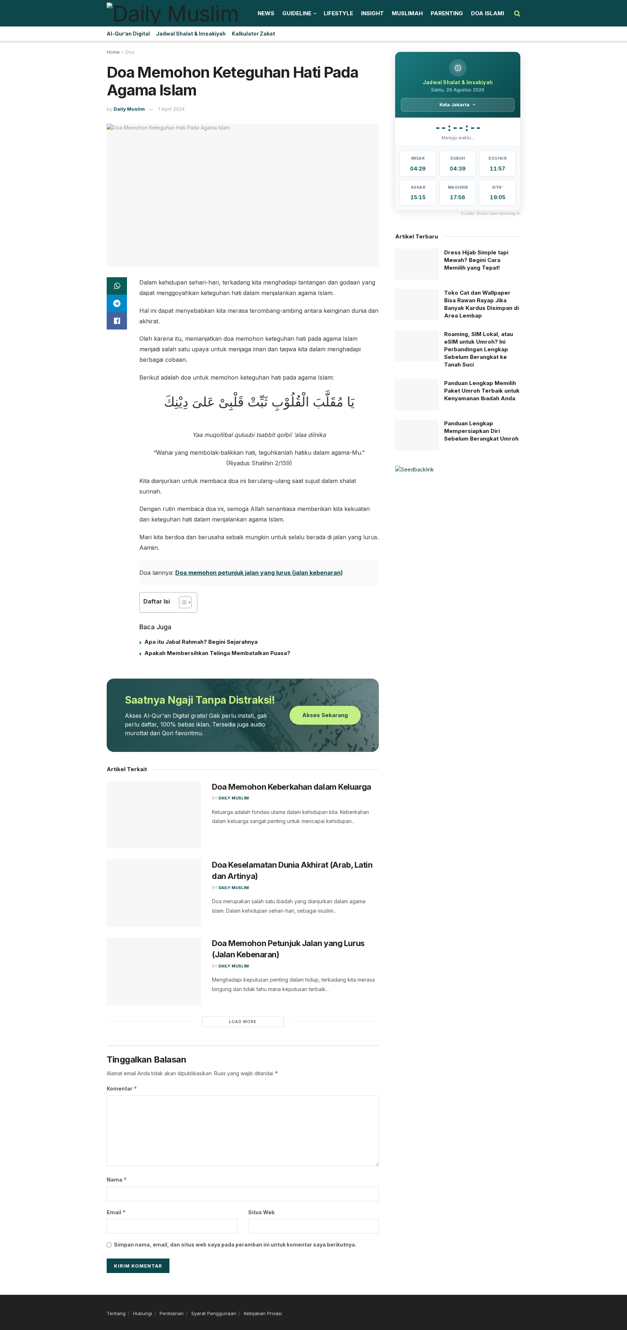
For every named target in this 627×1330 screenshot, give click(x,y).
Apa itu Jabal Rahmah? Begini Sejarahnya (201, 641)
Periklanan (172, 1313)
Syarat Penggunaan (213, 1313)
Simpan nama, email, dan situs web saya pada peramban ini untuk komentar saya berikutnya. (235, 1244)
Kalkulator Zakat (253, 33)
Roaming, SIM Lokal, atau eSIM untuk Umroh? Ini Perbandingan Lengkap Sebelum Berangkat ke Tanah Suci (478, 349)
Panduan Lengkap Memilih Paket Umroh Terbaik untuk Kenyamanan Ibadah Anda (482, 391)
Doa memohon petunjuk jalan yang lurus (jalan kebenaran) (259, 572)
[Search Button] (517, 13)
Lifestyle (338, 13)
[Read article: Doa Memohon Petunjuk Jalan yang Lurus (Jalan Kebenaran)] (154, 971)
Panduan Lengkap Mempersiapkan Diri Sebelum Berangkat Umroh (481, 431)
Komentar (122, 1088)
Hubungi (142, 1313)
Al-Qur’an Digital (128, 33)
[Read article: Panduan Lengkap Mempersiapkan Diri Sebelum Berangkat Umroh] (417, 435)
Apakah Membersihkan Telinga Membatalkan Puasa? (217, 653)
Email (116, 1212)
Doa (130, 52)
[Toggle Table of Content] (181, 602)
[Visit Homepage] (173, 13)
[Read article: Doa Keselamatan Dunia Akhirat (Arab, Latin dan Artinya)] (154, 893)
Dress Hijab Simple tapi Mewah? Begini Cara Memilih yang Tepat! (476, 260)
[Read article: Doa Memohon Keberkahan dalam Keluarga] (154, 815)
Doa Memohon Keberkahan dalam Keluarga (291, 786)
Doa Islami (487, 13)
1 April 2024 (171, 109)
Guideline (296, 13)
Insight (372, 13)
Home (113, 52)
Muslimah (407, 13)
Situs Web (261, 1212)
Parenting (447, 13)
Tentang (116, 1313)
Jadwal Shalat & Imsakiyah (191, 33)
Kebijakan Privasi (263, 1313)
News (266, 13)
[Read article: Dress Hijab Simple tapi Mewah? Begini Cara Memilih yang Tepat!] (417, 264)
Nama (117, 1179)
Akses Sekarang (325, 715)
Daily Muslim (129, 109)
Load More (243, 1021)
